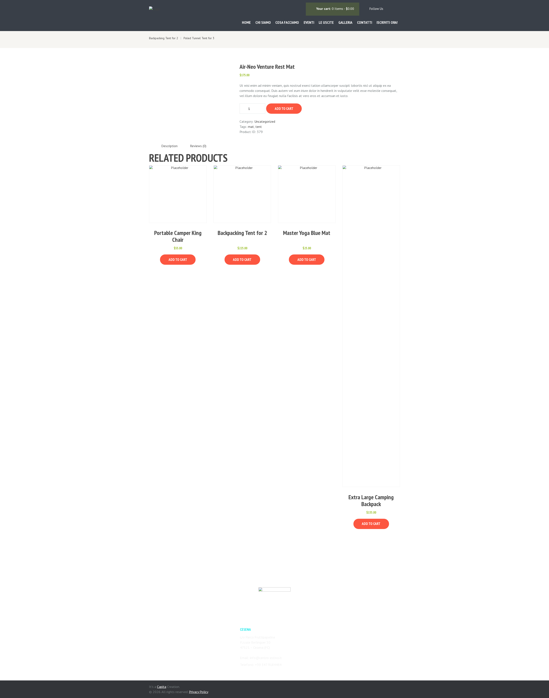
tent (258, 126)
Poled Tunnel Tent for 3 (199, 38)
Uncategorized (264, 121)
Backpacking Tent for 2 (242, 233)
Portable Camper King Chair (178, 236)
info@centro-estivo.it (266, 658)
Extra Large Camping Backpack (371, 500)
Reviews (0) (198, 146)
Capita (161, 687)
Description (169, 146)
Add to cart (284, 108)
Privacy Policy (198, 692)
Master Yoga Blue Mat (306, 233)
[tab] (169, 146)
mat (251, 126)
